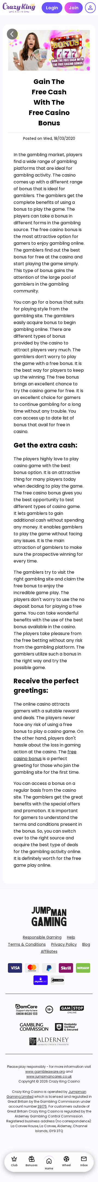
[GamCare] (26, 1009)
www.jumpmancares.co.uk (49, 1076)
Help (71, 937)
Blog (86, 944)
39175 (42, 1106)
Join (73, 8)
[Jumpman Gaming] (49, 924)
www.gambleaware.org (45, 1071)
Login (52, 8)
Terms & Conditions (27, 944)
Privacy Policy (64, 944)
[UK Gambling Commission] (34, 1027)
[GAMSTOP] (72, 1009)
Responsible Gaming (42, 937)
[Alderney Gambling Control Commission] (49, 1041)
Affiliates (49, 951)
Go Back (12, 34)
